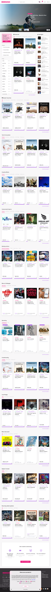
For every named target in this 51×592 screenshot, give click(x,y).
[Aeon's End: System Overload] (31, 404)
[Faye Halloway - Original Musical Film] (19, 293)
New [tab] (8, 322)
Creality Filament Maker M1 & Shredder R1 (6, 118)
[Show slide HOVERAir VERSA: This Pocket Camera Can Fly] (21, 30)
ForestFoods (30, 227)
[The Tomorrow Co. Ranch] (19, 219)
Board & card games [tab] (5, 248)
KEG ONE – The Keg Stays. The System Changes (19, 340)
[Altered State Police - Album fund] (44, 182)
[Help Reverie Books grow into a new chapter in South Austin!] (7, 219)
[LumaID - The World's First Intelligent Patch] (44, 293)
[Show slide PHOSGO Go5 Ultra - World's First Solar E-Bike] (26, 30)
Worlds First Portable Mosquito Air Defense (31, 118)
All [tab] (14, 36)
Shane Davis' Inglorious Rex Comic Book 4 (6, 303)
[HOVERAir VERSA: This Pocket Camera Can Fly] (7, 145)
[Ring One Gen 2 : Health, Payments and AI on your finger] (18, 72)
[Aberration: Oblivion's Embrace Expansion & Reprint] (7, 256)
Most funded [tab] (8, 359)
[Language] (39, 2)
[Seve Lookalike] (31, 330)
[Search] (19, 2)
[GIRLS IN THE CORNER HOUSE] (31, 293)
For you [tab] (3, 137)
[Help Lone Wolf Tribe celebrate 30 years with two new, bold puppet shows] (31, 182)
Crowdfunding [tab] (12, 137)
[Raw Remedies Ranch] (44, 330)
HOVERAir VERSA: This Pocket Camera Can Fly (6, 155)
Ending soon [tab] (22, 137)
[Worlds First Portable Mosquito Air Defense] (31, 107)
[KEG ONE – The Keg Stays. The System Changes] (19, 330)
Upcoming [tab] (7, 137)
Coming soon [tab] (4, 322)
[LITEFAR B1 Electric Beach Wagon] (19, 145)
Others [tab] (20, 248)
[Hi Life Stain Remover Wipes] (7, 330)
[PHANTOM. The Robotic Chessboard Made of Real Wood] (44, 107)
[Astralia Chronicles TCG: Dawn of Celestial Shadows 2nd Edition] (44, 256)
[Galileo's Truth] (44, 404)
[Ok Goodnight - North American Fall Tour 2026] (19, 182)
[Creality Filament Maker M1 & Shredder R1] (7, 107)
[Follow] (3, 298)
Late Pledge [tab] (17, 137)
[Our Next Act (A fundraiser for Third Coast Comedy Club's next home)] (7, 182)
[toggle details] (23, 64)
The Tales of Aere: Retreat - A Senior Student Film (7, 414)
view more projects (32, 94)
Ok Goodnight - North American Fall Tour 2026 (19, 192)
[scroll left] (47, 30)
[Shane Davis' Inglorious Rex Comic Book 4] (7, 293)
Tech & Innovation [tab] (18, 36)
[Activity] (42, 2)
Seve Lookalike (30, 339)
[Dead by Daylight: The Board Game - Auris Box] (19, 256)
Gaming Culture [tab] (30, 36)
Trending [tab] (3, 359)
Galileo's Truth (43, 413)
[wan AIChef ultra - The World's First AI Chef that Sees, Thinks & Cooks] (30, 72)
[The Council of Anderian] (19, 404)
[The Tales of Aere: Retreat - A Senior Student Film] (7, 404)
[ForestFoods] (31, 219)
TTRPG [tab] (11, 248)
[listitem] (7, 61)
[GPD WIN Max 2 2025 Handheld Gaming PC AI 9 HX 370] (19, 107)
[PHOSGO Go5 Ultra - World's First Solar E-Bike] (30, 43)
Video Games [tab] (15, 248)
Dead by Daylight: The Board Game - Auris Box (19, 266)
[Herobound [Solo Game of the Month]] (31, 256)
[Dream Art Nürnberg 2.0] (44, 219)
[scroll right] (49, 30)
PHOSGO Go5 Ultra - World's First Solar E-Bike (30, 53)
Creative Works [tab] (24, 36)
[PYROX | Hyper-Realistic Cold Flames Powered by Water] (18, 43)
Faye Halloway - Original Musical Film (18, 303)
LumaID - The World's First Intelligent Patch (43, 303)
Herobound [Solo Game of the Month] (31, 266)
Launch (6, 41)
